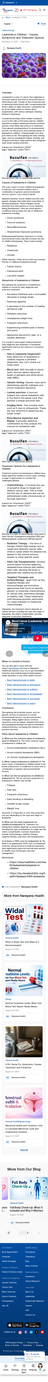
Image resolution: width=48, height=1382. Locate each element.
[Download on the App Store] (15, 1325)
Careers (28, 1306)
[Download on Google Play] (33, 1325)
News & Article (31, 1266)
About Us (29, 1292)
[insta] (20, 1332)
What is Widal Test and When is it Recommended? (22, 944)
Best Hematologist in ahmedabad (24, 694)
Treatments (30, 1257)
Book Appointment (10, 1252)
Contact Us (30, 1315)
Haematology (8, 31)
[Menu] (44, 10)
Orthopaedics (8, 1301)
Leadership (30, 1297)
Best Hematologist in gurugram (23, 699)
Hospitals (6, 1257)
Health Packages (9, 1261)
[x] (37, 1333)
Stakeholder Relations (34, 1301)
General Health (8, 1203)
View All (24, 1150)
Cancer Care (7, 1287)
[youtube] (42, 1333)
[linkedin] (31, 1333)
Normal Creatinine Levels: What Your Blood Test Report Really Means (23, 1005)
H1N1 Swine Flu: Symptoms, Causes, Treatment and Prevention (23, 1066)
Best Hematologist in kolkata (22, 689)
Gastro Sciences (9, 1297)
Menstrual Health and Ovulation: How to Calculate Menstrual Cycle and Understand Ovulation (23, 1129)
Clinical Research (32, 1281)
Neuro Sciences (8, 1292)
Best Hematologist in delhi (21, 680)
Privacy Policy (34, 1343)
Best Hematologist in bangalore (23, 685)
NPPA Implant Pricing (15, 1343)
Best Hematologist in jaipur (21, 703)
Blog (8, 18)
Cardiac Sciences (9, 1283)
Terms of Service (13, 1345)
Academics (30, 1277)
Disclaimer (28, 1345)
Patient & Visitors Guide (12, 1272)
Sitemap (39, 1345)
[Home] (11, 10)
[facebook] (26, 1333)
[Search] (40, 10)
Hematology (13, 669)
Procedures (30, 1252)
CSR (27, 1310)
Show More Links (22, 1359)
